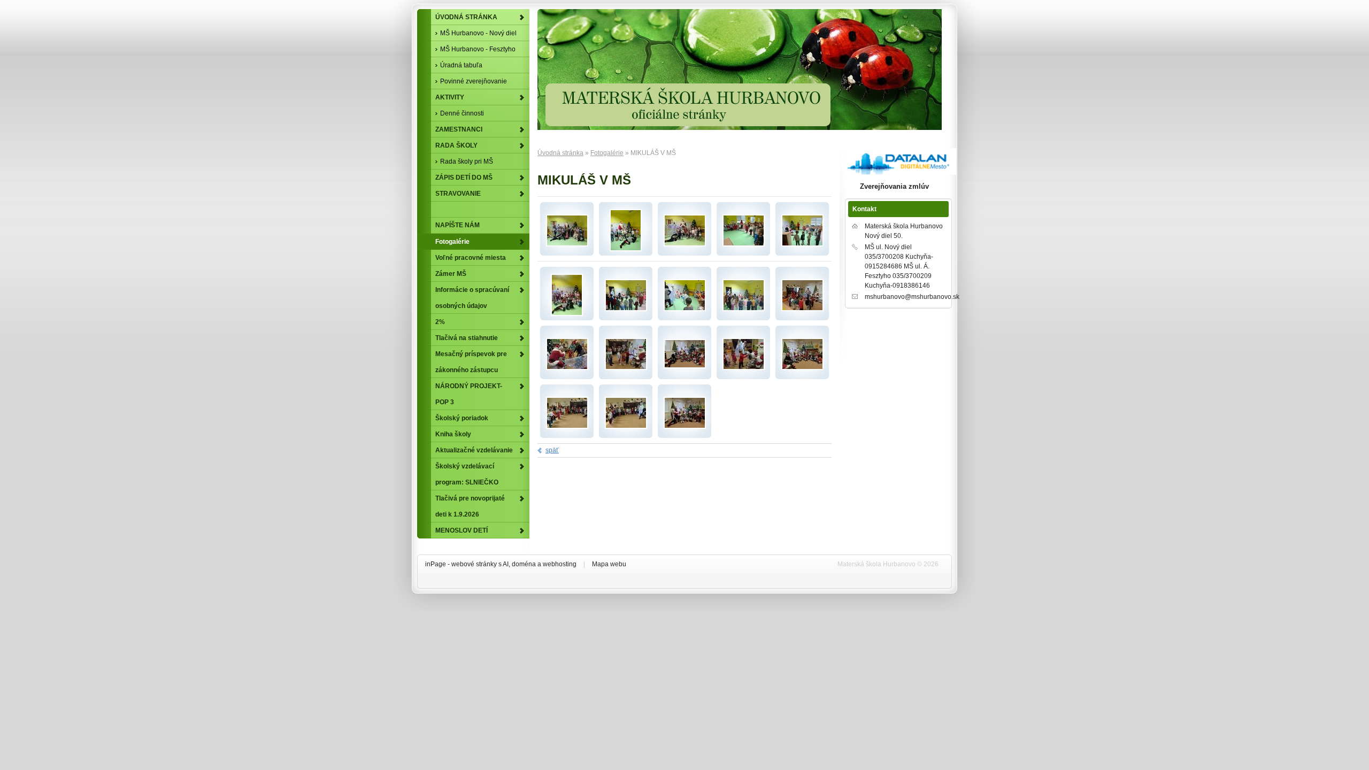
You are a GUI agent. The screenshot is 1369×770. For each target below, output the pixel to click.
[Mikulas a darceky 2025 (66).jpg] (802, 309)
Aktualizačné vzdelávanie (474, 450)
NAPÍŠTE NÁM (457, 225)
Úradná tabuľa (461, 65)
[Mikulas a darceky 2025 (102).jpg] (626, 426)
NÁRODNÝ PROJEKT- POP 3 (468, 394)
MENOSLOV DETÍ (461, 530)
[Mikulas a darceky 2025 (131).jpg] (567, 426)
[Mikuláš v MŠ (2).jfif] (685, 244)
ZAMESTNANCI (458, 129)
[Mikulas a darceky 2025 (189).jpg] (743, 368)
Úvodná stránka (560, 153)
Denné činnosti (462, 113)
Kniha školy (453, 434)
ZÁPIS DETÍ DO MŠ (464, 177)
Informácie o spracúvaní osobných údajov (472, 298)
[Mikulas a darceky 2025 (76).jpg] (626, 368)
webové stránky (474, 564)
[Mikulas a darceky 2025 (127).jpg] (685, 366)
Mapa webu (609, 564)
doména (524, 564)
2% (440, 322)
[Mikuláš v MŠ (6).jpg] (626, 249)
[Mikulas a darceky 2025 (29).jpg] (567, 368)
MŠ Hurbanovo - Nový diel (478, 33)
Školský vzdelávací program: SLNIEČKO (466, 474)
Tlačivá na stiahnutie (466, 338)
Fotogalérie (607, 153)
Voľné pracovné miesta (470, 257)
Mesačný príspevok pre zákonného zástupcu (471, 362)
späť (552, 450)
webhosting (559, 564)
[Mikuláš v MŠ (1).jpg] (743, 309)
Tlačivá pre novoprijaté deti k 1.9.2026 (470, 506)
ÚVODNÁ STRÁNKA (466, 17)
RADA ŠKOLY (456, 145)
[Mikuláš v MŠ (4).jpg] (685, 309)
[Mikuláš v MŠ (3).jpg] (626, 309)
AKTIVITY (449, 97)
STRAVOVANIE (458, 193)
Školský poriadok (461, 418)
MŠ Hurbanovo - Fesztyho (478, 49)
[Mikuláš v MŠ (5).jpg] (743, 244)
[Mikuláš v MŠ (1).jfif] (567, 244)
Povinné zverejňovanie (473, 81)
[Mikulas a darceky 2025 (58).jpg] (802, 368)
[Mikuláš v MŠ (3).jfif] (567, 314)
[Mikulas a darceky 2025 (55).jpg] (685, 426)
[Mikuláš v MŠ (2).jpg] (802, 244)
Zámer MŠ (450, 274)
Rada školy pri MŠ (466, 161)
